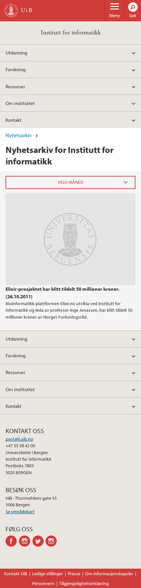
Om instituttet (20, 103)
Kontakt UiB (15, 574)
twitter (39, 541)
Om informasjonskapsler (109, 574)
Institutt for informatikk (71, 33)
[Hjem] (11, 10)
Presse (74, 574)
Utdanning (16, 52)
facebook (12, 541)
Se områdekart (20, 511)
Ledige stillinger (47, 574)
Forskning (16, 69)
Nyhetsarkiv (19, 135)
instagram (25, 541)
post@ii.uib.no (19, 439)
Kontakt (13, 119)
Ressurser (15, 86)
